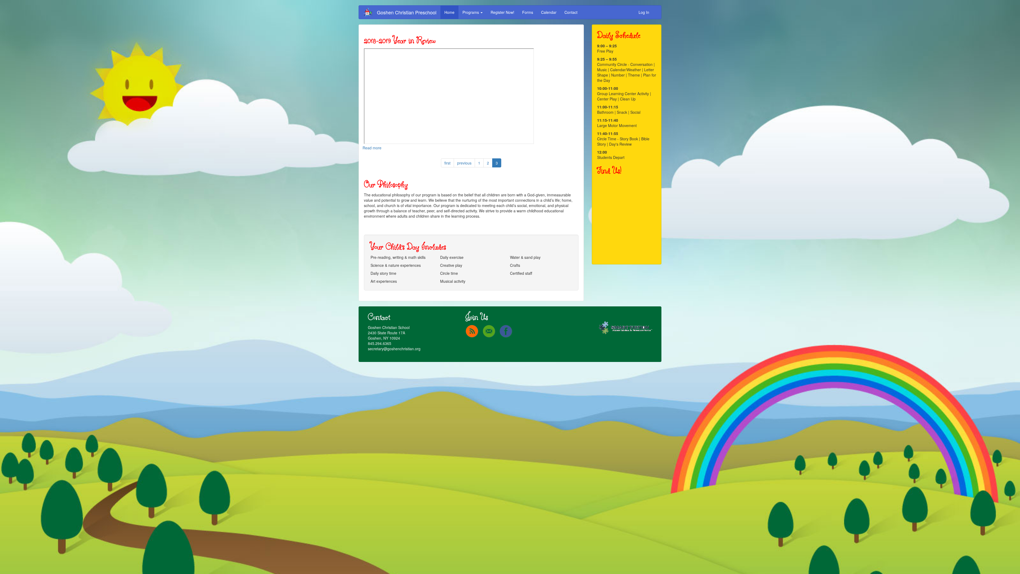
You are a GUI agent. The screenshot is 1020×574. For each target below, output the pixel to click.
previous (464, 163)
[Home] (370, 12)
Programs (471, 12)
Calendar (548, 12)
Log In (644, 12)
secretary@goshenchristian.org (394, 348)
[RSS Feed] (472, 331)
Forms (527, 12)
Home (449, 12)
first (447, 163)
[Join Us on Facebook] (506, 331)
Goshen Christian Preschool (406, 12)
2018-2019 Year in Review (400, 40)
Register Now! (502, 12)
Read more (372, 147)
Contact (570, 12)
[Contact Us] (489, 331)
